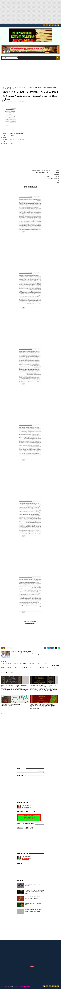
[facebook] (47, 25)
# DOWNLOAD (9, 648)
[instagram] (50, 25)
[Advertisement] (30, 13)
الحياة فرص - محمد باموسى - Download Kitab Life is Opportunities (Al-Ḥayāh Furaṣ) (12, 705)
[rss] (52, 25)
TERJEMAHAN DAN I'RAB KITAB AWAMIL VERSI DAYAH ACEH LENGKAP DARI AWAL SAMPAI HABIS (34, 892)
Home (3, 87)
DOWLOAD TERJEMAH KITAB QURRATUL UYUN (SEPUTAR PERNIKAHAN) (33, 897)
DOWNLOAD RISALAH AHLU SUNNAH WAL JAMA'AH (33, 904)
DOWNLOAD (9, 87)
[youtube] (55, 25)
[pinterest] (58, 25)
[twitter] (44, 25)
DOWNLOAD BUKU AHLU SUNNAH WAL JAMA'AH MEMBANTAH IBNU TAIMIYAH (33, 910)
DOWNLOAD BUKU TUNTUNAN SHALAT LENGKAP (33, 884)
